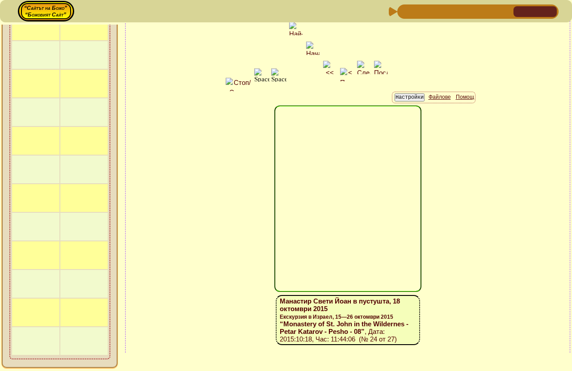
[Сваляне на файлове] (491, 11)
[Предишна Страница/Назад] (405, 11)
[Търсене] (505, 11)
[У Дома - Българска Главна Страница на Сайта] (535, 11)
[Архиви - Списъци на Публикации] (434, 11)
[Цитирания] (448, 11)
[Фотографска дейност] (476, 11)
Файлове (440, 97)
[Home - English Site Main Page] (549, 11)
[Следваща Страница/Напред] (419, 11)
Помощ (465, 97)
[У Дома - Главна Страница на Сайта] (521, 11)
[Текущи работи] (462, 11)
